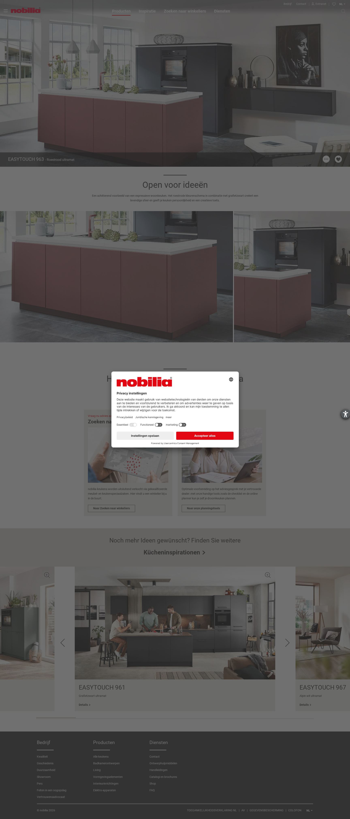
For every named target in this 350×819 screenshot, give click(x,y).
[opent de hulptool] (345, 414)
